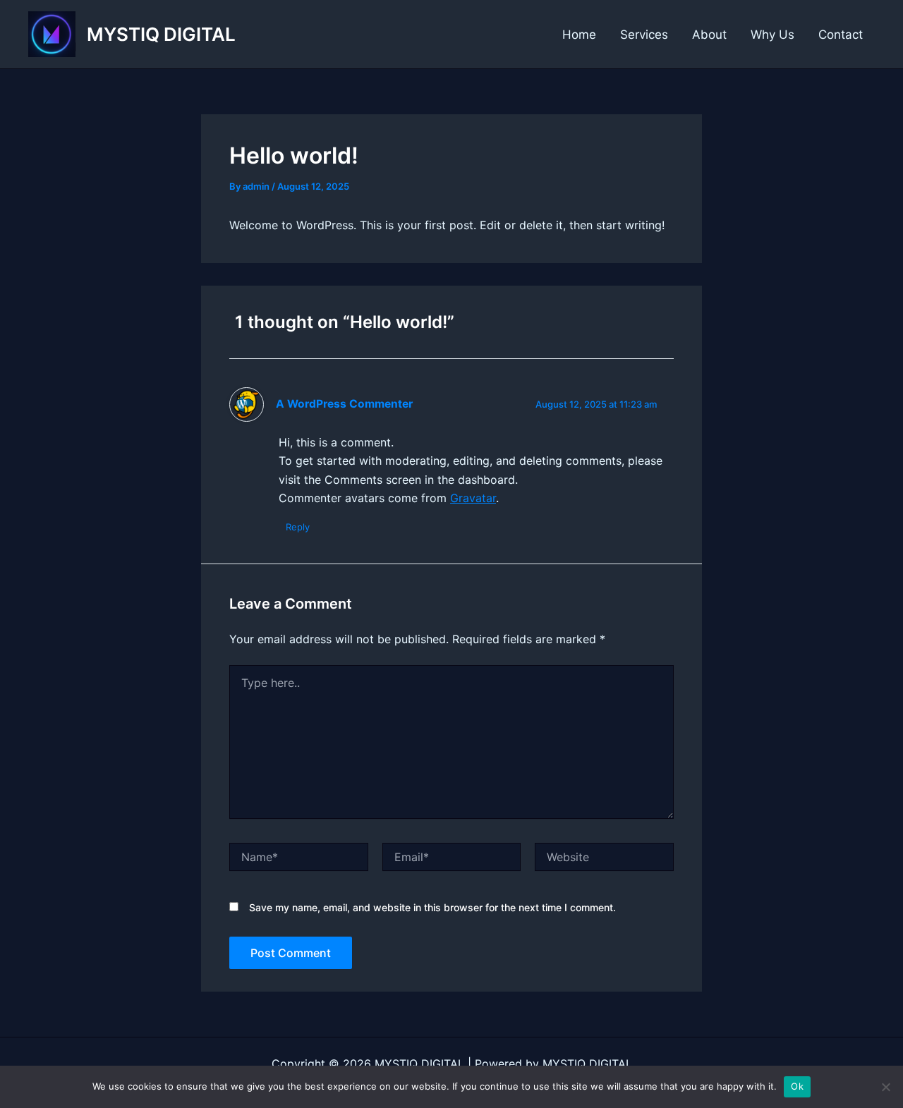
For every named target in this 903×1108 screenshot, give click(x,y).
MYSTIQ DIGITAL (161, 34)
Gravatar (473, 498)
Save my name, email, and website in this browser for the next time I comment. (432, 907)
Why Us (772, 35)
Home (579, 35)
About (709, 35)
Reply (298, 526)
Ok (797, 1086)
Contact (840, 35)
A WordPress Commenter (344, 403)
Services (644, 35)
